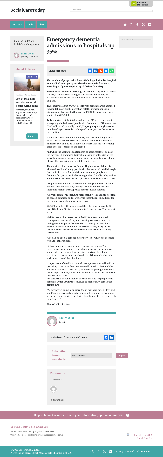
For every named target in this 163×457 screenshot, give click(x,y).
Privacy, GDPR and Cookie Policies (133, 451)
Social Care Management (26, 44)
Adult (16, 41)
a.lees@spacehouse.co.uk (51, 435)
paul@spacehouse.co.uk (44, 431)
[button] (17, 24)
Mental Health (28, 41)
